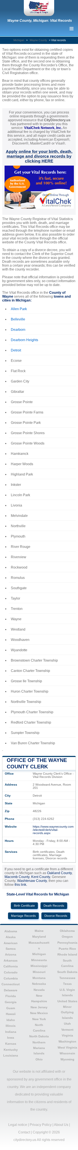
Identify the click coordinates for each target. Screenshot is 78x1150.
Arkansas (11, 960)
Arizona (10, 954)
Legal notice (17, 1125)
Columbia (11, 978)
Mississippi (39, 966)
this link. (21, 884)
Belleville (18, 319)
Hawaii (11, 1014)
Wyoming (67, 1059)
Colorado (11, 972)
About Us (61, 1125)
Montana (39, 978)
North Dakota (39, 1036)
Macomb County (17, 877)
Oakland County (59, 873)
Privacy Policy (41, 1125)
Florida (10, 996)
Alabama (10, 931)
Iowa (10, 1037)
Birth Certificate (24, 905)
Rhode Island (67, 954)
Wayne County (38, 40)
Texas (67, 983)
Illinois (11, 1025)
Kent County (40, 877)
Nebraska (39, 983)
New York (39, 1019)
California (10, 966)
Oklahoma (67, 930)
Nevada (39, 989)
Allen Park (19, 309)
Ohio (39, 1059)
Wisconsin (67, 1053)
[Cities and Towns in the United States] (39, 8)
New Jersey (39, 1007)
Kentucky (11, 1049)
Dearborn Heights (24, 340)
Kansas (10, 1043)
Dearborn (18, 329)
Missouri (39, 972)
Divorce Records (55, 915)
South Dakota (67, 972)
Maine (39, 930)
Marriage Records (23, 915)
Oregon (67, 936)
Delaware (10, 990)
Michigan (18, 40)
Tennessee (67, 978)
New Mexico (39, 1013)
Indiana (10, 1031)
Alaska (11, 937)
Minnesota (39, 960)
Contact (24, 1132)
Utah (67, 1023)
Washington (67, 1041)
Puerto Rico (67, 948)
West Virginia (67, 1047)
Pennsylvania (67, 942)
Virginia (67, 1035)
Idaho (10, 1020)
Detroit (16, 350)
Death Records (54, 905)
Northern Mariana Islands (39, 1048)
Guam (10, 1008)
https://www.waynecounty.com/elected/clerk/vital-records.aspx (53, 830)
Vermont (67, 1029)
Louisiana (10, 1055)
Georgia (10, 1002)
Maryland (39, 936)
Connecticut (11, 984)
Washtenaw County (32, 881)
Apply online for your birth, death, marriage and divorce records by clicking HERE (39, 156)
